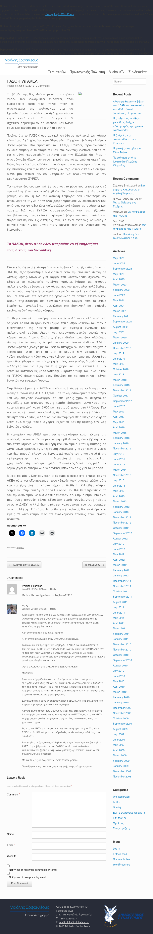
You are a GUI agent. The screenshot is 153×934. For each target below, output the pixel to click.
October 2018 (120, 369)
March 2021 (120, 311)
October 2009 (120, 718)
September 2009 (122, 723)
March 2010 (120, 692)
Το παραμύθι (94, 564)
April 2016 (119, 427)
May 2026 (118, 258)
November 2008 (122, 776)
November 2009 (122, 713)
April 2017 (119, 416)
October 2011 (120, 591)
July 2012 (118, 543)
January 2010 (120, 702)
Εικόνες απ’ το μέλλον (24, 564)
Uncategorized (121, 796)
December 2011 (122, 581)
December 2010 (122, 644)
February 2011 (121, 634)
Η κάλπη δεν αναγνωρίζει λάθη (126, 236)
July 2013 (118, 480)
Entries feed (120, 854)
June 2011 (119, 612)
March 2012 (120, 565)
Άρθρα (20, 547)
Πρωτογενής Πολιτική (87, 71)
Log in (116, 848)
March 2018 (120, 380)
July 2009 (118, 734)
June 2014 (119, 464)
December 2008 (122, 771)
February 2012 (121, 570)
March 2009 (120, 755)
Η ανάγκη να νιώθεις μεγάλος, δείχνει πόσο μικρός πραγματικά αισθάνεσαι (129, 124)
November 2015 (122, 448)
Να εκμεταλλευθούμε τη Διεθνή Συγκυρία (129, 189)
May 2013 (118, 491)
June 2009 (119, 739)
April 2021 (119, 305)
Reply (53, 588)
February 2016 (121, 438)
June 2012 (119, 549)
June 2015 (119, 459)
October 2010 (120, 655)
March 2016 (120, 432)
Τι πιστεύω (57, 71)
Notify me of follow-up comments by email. (33, 870)
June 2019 (119, 358)
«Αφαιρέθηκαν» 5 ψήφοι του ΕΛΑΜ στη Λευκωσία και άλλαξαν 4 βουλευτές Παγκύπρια (128, 107)
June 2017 (119, 406)
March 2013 (120, 501)
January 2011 (120, 639)
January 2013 (120, 512)
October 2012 (120, 528)
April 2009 (119, 750)
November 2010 (122, 649)
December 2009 (122, 708)
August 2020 (120, 327)
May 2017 (118, 411)
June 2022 (119, 295)
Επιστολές (120, 818)
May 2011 (118, 618)
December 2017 (122, 390)
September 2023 (122, 268)
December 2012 (122, 517)
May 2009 (118, 745)
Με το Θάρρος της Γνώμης (129, 227)
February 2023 (121, 290)
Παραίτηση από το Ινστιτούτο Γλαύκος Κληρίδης (125, 161)
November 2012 (122, 522)
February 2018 (121, 385)
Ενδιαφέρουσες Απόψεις (129, 812)
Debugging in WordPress (59, 14)
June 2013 (119, 485)
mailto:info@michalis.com (74, 922)
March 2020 (120, 337)
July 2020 (118, 332)
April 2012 (119, 559)
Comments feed (122, 859)
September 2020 (122, 321)
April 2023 (119, 279)
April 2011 (119, 623)
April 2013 (119, 496)
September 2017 (122, 401)
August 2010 (120, 665)
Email (11, 845)
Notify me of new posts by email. (28, 877)
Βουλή (117, 807)
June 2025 (119, 263)
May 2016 (118, 422)
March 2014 (120, 469)
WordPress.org (121, 864)
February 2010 (121, 697)
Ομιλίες (118, 823)
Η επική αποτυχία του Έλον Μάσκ (127, 150)
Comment (13, 794)
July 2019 (118, 353)
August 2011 (120, 602)
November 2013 (122, 475)
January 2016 (120, 443)
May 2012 (118, 554)
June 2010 (119, 676)
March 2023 (120, 284)
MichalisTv (117, 71)
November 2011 (122, 586)
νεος (25, 605)
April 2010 (119, 686)
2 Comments (43, 85)
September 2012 (122, 533)
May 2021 (118, 300)
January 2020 (120, 342)
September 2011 (122, 596)
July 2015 (118, 454)
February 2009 (121, 760)
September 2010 (122, 660)
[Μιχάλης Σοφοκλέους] (21, 63)
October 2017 (120, 395)
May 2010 (118, 681)
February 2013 (121, 507)
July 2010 (118, 670)
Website (11, 856)
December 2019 (122, 348)
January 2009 (120, 766)
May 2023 (118, 274)
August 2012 (120, 538)
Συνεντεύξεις (121, 828)
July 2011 (118, 607)
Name (11, 834)
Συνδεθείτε (137, 71)
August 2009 (120, 729)
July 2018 (118, 374)
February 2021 (121, 316)
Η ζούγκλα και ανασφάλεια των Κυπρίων (124, 139)
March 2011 (120, 628)
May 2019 (118, 364)
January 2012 (120, 575)
